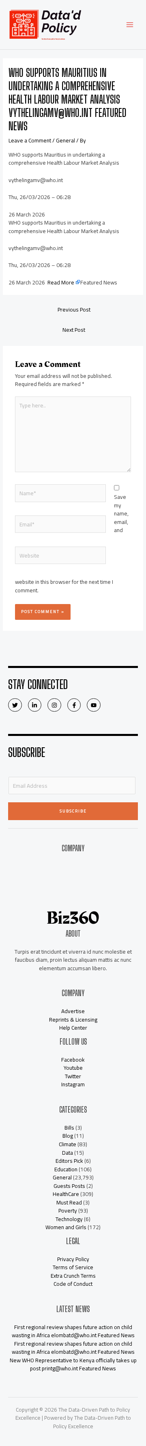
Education (65, 1169)
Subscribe (73, 811)
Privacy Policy (73, 1259)
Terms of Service (73, 1267)
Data (67, 1152)
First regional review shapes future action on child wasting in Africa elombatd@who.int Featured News (73, 1331)
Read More (60, 282)
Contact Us (73, 874)
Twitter (73, 1076)
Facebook (73, 1059)
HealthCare (66, 1194)
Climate (67, 1144)
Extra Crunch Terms (73, 1275)
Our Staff (73, 883)
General (65, 140)
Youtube (73, 1067)
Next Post (73, 329)
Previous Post (74, 309)
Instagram (73, 1084)
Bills (69, 1127)
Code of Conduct (73, 1284)
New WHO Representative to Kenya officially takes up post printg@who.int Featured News (73, 1364)
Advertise (73, 891)
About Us (73, 866)
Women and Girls (65, 1227)
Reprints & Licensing (73, 1019)
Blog (67, 1135)
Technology (69, 1219)
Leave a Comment (30, 140)
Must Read (69, 1202)
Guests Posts (69, 1186)
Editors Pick (69, 1161)
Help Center (73, 1027)
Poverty (67, 1210)
